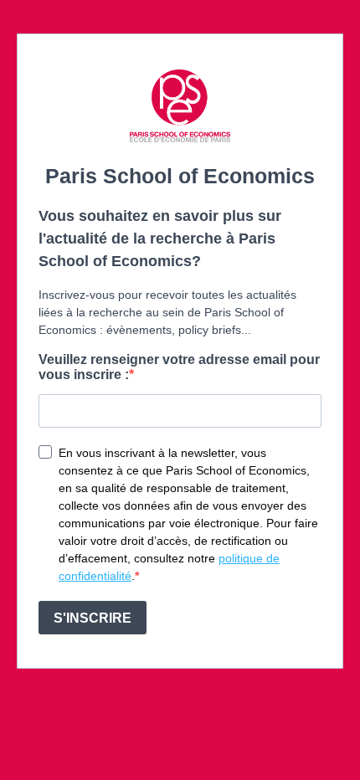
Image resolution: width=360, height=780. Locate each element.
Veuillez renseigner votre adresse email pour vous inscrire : (179, 367)
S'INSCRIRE (92, 618)
